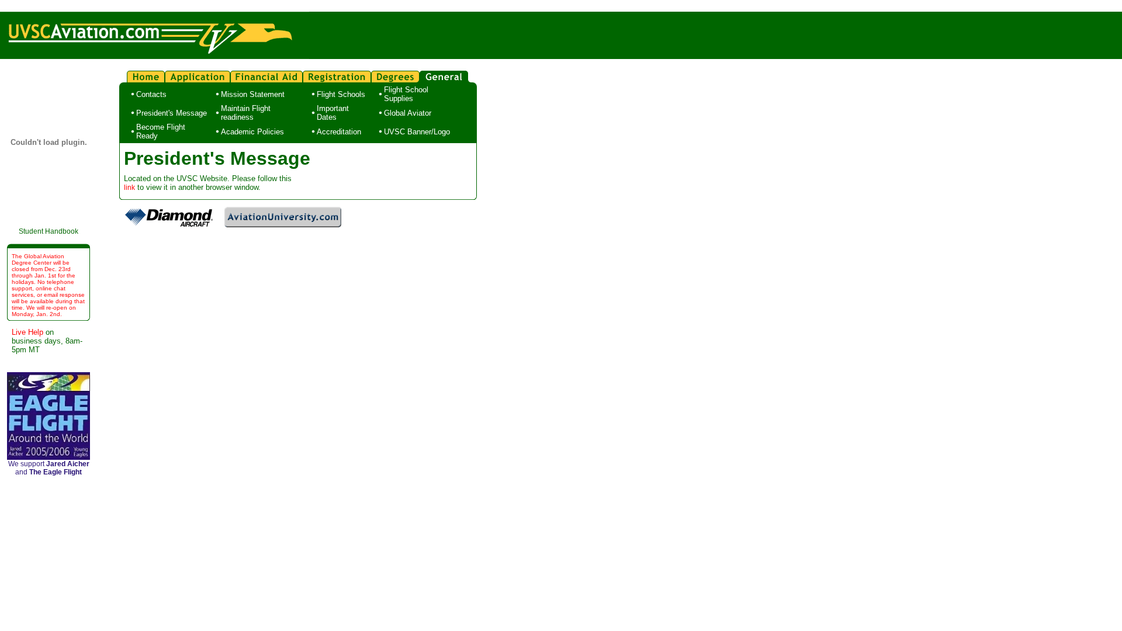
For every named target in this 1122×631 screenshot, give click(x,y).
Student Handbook (48, 231)
